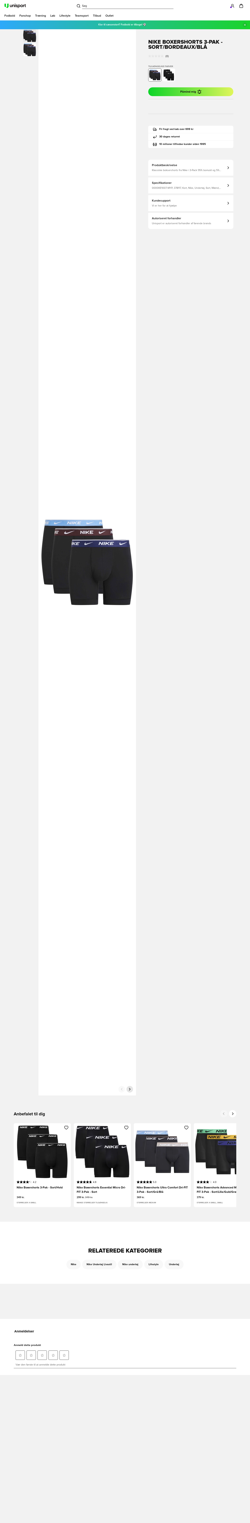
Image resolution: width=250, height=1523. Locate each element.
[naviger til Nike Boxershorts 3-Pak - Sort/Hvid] (168, 74)
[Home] (15, 6)
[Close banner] (245, 25)
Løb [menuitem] (52, 15)
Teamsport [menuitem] (82, 15)
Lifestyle (154, 1264)
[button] (29, 49)
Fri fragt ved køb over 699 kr (176, 129)
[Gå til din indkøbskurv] (241, 5)
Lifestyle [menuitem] (64, 15)
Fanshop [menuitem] (25, 15)
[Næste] (129, 1089)
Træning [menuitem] (40, 15)
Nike (73, 1264)
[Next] (232, 1113)
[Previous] (223, 1113)
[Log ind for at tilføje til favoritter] (66, 1128)
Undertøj (174, 1264)
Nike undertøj (130, 1264)
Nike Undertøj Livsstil (99, 1264)
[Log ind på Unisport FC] (232, 5)
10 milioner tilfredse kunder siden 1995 (182, 144)
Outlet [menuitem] (109, 15)
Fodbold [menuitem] (9, 15)
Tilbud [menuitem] (97, 15)
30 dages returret (169, 136)
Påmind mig (188, 91)
